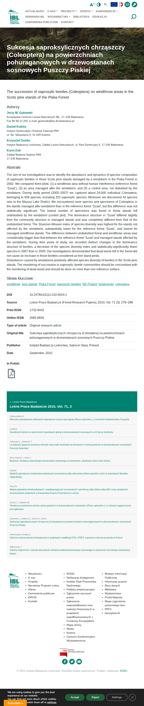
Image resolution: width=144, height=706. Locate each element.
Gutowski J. (15, 518)
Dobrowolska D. (17, 416)
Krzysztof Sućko (18, 140)
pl (105, 4)
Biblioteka (81, 16)
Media (70, 628)
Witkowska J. (16, 547)
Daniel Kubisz (16, 126)
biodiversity (106, 284)
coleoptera (122, 284)
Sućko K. (36, 518)
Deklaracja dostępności (80, 577)
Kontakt (67, 22)
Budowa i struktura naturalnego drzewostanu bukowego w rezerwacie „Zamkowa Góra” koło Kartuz (60, 461)
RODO (70, 573)
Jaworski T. (27, 441)
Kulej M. (13, 470)
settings (51, 702)
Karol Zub (14, 150)
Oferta (85, 11)
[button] (114, 4)
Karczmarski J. (17, 458)
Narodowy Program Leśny (43, 585)
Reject (95, 697)
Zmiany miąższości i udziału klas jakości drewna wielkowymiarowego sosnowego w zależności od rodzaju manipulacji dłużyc (70, 552)
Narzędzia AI (112, 613)
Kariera (71, 632)
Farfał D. (14, 429)
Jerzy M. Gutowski (19, 112)
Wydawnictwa (58, 16)
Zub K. (44, 518)
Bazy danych (112, 585)
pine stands (29, 284)
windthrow (13, 284)
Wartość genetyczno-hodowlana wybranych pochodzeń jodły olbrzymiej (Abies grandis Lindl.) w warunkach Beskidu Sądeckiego (69, 475)
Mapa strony (74, 624)
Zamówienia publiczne (41, 22)
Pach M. (13, 486)
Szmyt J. (14, 502)
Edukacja (99, 16)
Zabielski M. (24, 502)
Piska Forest (47, 284)
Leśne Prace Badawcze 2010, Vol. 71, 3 (41, 406)
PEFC (108, 609)
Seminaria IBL (35, 16)
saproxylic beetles (69, 284)
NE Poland (89, 284)
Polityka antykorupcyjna (80, 589)
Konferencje (106, 11)
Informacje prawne (116, 581)
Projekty (68, 11)
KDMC (124, 670)
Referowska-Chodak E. (20, 534)
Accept (75, 697)
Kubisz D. (26, 518)
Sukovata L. (15, 441)
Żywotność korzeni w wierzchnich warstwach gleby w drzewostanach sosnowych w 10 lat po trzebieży (61, 432)
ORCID (32, 597)
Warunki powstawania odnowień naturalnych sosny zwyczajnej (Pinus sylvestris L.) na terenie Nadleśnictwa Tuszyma (69, 419)
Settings (117, 697)
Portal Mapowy (113, 597)
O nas (51, 11)
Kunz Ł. (28, 458)
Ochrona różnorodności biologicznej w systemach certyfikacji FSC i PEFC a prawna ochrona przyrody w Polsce (66, 537)
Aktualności (34, 11)
